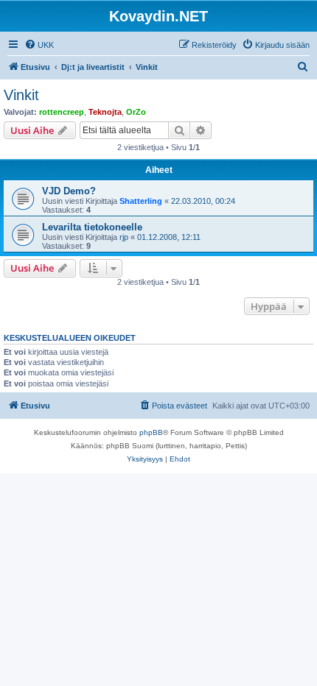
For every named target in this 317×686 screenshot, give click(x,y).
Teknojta (105, 111)
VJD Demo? (69, 191)
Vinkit (21, 95)
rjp (123, 237)
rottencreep (61, 111)
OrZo (136, 111)
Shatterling (140, 201)
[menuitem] (39, 45)
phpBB (151, 432)
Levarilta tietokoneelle (92, 227)
